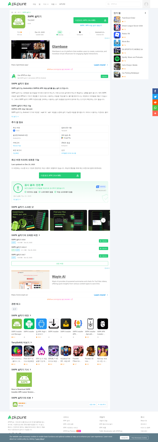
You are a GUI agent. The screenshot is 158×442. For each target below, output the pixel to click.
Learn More (40, 439)
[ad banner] (60, 52)
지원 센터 (144, 431)
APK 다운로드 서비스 (70, 427)
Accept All (124, 438)
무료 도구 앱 (17, 146)
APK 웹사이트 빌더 (105, 424)
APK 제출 (102, 427)
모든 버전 (59, 263)
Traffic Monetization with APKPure (110, 431)
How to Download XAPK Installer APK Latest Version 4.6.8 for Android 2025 (22, 390)
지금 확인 (16, 153)
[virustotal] (42, 185)
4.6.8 (17, 130)
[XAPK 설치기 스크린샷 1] (68, 220)
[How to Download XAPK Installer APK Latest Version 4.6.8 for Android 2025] (24, 379)
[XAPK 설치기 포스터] (29, 220)
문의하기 (144, 424)
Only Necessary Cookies (139, 438)
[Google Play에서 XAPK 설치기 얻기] (66, 138)
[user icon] (146, 4)
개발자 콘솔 (103, 420)
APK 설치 (66, 420)
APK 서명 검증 (68, 424)
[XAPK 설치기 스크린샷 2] (106, 220)
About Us (144, 420)
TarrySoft (31, 20)
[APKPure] (17, 4)
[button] (60, 33)
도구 (19, 12)
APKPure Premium (69, 431)
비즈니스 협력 (145, 427)
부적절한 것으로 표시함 (68, 153)
